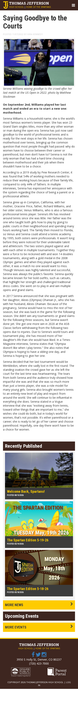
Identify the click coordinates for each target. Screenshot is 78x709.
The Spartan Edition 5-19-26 (27, 540)
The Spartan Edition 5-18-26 (27, 589)
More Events (15, 627)
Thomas (29, 3)
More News (14, 605)
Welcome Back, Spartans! (26, 491)
